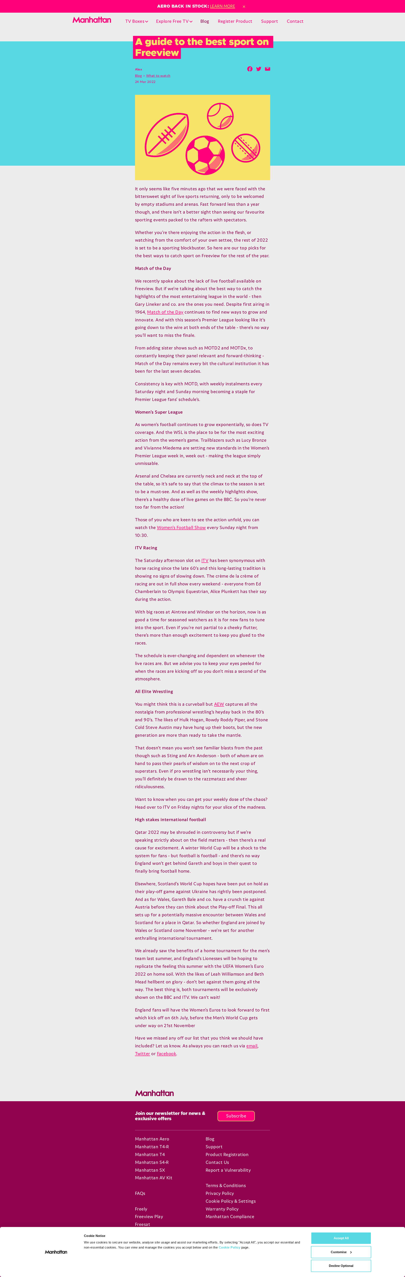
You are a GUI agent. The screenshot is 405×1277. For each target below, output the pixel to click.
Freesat (142, 1224)
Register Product (235, 21)
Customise (339, 1252)
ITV (204, 560)
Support (269, 21)
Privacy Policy (220, 1193)
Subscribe (236, 1116)
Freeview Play (149, 1216)
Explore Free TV (172, 21)
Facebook (166, 1053)
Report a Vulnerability (228, 1170)
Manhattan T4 (150, 1154)
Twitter (142, 1053)
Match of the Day (165, 312)
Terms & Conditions (226, 1185)
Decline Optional (341, 1266)
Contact (295, 21)
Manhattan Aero (152, 1139)
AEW (219, 704)
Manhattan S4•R (152, 1162)
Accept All (341, 1238)
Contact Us (217, 1162)
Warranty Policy (222, 1209)
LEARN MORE (222, 6)
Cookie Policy (229, 1247)
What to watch (158, 75)
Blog (204, 21)
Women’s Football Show (181, 527)
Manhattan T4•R (152, 1147)
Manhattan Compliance (230, 1216)
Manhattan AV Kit (153, 1178)
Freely (141, 1209)
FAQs (140, 1193)
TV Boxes (134, 21)
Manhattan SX (150, 1170)
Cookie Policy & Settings (231, 1201)
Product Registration (227, 1154)
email (251, 1046)
